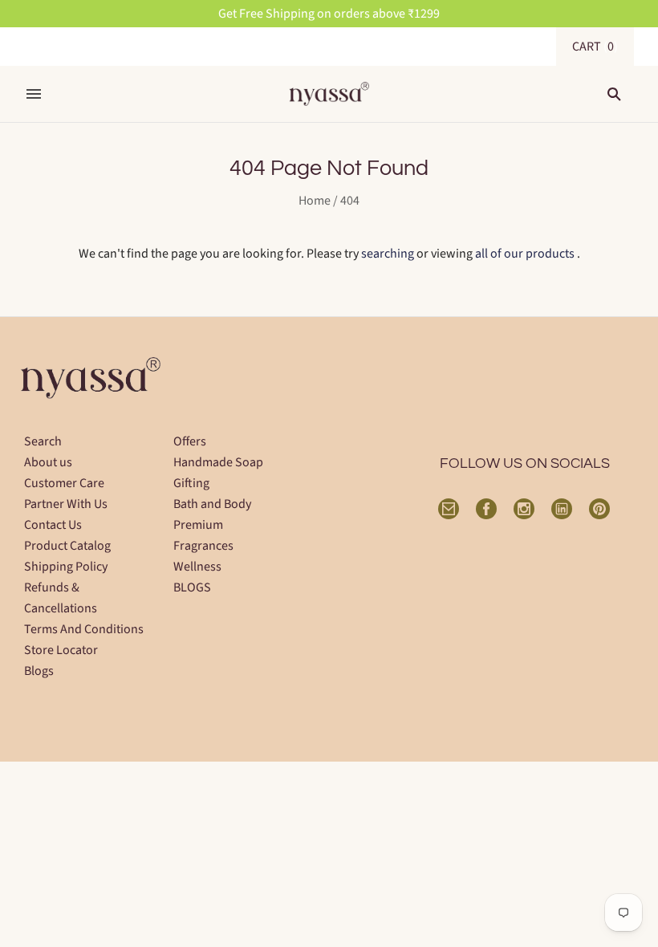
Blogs (39, 671)
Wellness (197, 566)
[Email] (448, 508)
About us (48, 462)
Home (315, 200)
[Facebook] (486, 508)
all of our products (525, 253)
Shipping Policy (66, 566)
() (595, 46)
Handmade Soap (218, 462)
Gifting (191, 483)
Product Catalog (67, 546)
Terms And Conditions (84, 629)
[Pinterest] (599, 508)
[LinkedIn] (561, 508)
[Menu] (33, 94)
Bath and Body (212, 504)
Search (43, 441)
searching (387, 253)
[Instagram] (524, 508)
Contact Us (53, 525)
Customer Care (64, 483)
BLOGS (192, 587)
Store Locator (61, 650)
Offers (189, 441)
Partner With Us (66, 504)
